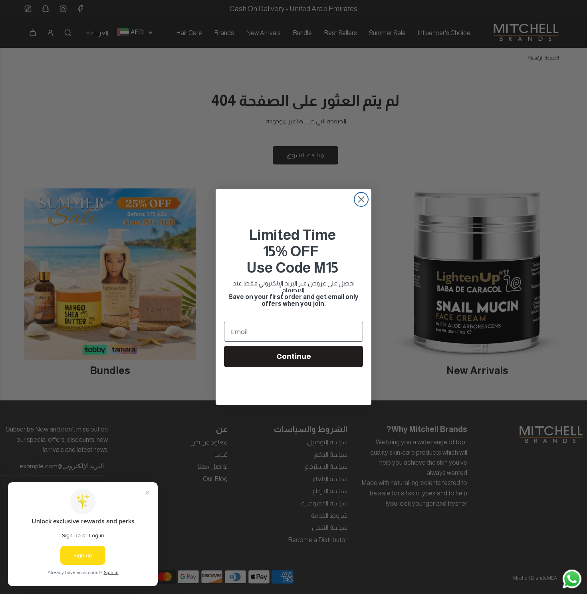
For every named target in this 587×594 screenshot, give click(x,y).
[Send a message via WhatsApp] (572, 579)
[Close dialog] (361, 199)
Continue (293, 356)
